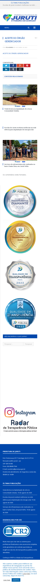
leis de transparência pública (23, 550)
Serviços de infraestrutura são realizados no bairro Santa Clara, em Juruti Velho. (19, 165)
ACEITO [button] (16, 580)
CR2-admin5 (9, 47)
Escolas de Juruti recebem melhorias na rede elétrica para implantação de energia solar (20, 5)
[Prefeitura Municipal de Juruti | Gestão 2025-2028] (20, 17)
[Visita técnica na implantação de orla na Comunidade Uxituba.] (20, 96)
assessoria (26, 544)
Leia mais (26, 573)
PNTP (12, 558)
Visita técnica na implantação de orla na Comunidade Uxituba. (18, 110)
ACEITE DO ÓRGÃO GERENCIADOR (15, 53)
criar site (16, 542)
